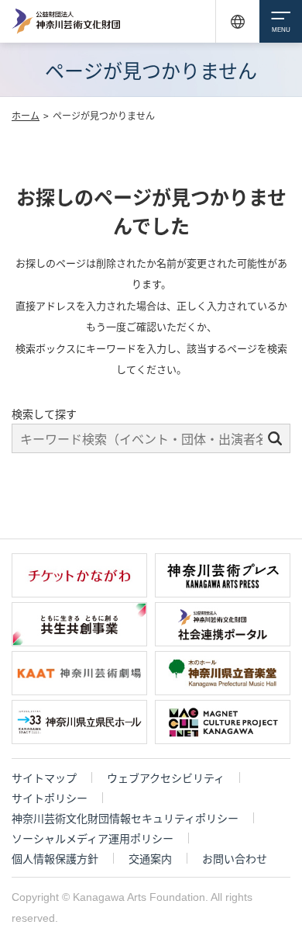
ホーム (25, 115)
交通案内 (150, 858)
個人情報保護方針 (55, 858)
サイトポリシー (50, 797)
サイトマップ (44, 777)
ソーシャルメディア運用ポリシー (92, 838)
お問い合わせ (234, 858)
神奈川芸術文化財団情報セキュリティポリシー (125, 817)
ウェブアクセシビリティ (166, 777)
